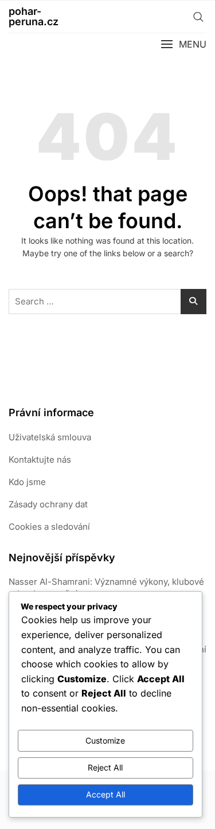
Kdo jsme (27, 481)
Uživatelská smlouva (50, 437)
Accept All (105, 794)
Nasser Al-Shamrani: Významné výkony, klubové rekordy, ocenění (106, 587)
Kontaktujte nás (40, 459)
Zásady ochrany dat (48, 504)
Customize (105, 740)
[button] (183, 44)
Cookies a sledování (49, 526)
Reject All (105, 767)
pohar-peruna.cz (33, 16)
